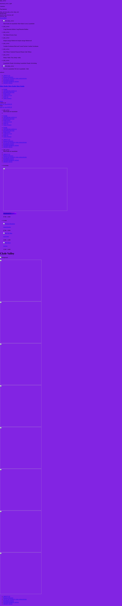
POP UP (6, 104)
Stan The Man (6, 236)
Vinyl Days (5, 246)
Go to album (3, 18)
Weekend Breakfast (9, 213)
